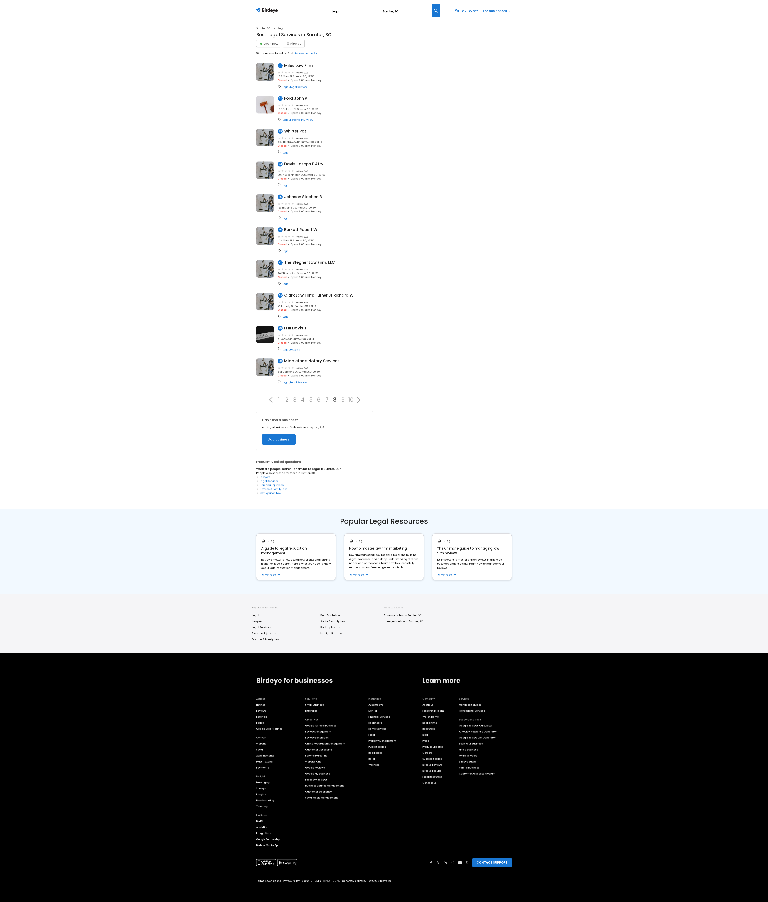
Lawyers (295, 349)
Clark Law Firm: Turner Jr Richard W (319, 295)
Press (425, 740)
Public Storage (377, 746)
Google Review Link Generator (477, 737)
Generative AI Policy (354, 881)
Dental (372, 710)
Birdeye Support (469, 761)
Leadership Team (433, 710)
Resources (428, 728)
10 (351, 400)
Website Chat (314, 761)
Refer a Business (469, 767)
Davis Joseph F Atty (303, 164)
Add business (278, 439)
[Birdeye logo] (267, 10)
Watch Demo (430, 716)
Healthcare (375, 722)
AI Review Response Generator (478, 731)
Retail (371, 759)
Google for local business (320, 725)
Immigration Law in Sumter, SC (403, 621)
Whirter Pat (295, 131)
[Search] (436, 10)
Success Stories (432, 759)
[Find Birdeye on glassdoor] (467, 862)
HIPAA (326, 881)
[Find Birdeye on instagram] (452, 862)
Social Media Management (321, 797)
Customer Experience (318, 791)
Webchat (262, 743)
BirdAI (259, 821)
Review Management (318, 731)
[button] (271, 400)
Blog (425, 734)
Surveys (261, 788)
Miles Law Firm (298, 65)
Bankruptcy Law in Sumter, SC (403, 615)
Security (307, 881)
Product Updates (432, 746)
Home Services (377, 728)
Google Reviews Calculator (475, 725)
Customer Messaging (318, 749)
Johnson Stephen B (303, 196)
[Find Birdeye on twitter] (438, 862)
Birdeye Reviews (432, 765)
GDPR (317, 881)
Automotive (375, 704)
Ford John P (295, 98)
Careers (427, 753)
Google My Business (317, 773)
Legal (286, 87)
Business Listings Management (324, 785)
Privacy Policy (291, 881)
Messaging (263, 782)
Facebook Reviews (316, 779)
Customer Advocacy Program (477, 773)
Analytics (262, 827)
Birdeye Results (431, 771)
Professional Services (472, 710)
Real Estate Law (330, 615)
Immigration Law (270, 493)
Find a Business (468, 749)
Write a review (466, 10)
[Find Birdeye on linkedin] (445, 862)
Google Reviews (315, 767)
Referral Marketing (316, 755)
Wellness (374, 765)
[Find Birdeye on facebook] (431, 862)
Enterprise (311, 710)
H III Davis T (295, 328)
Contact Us (429, 783)
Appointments (265, 755)
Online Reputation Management (325, 743)
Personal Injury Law (301, 119)
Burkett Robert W (300, 229)
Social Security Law (332, 621)
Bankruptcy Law (330, 627)
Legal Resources (432, 777)
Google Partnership (268, 839)
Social (259, 749)
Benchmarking (265, 800)
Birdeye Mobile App (267, 845)
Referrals (261, 716)
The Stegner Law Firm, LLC (309, 262)
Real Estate (375, 753)
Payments (262, 767)
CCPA (336, 881)
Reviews (261, 710)
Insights (261, 794)
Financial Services (379, 716)
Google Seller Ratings (269, 728)
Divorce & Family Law (273, 489)
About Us (428, 704)
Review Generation (317, 737)
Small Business (314, 704)
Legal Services (299, 87)
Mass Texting (264, 761)
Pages (260, 722)
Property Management (382, 740)
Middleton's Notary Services (312, 360)
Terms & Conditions (268, 881)
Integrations (264, 833)
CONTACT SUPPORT (492, 862)
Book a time (429, 722)
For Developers (468, 755)
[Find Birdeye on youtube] (460, 862)
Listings (261, 704)
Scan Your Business (471, 743)
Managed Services (470, 704)
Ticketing (262, 806)
